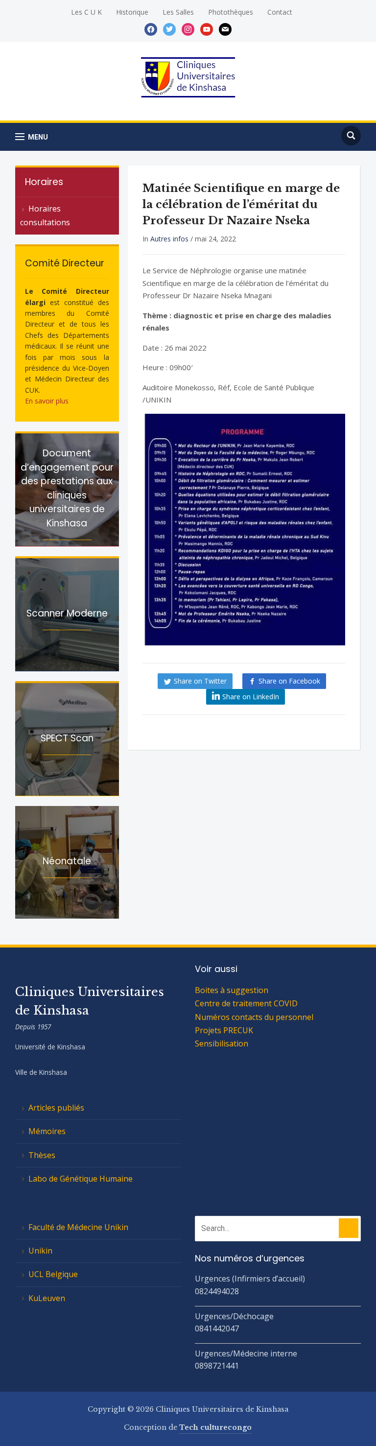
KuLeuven (46, 1298)
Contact (279, 12)
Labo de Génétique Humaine (80, 1178)
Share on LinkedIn (250, 696)
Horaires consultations (45, 215)
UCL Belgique (53, 1274)
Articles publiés (56, 1107)
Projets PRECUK (224, 1030)
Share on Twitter (200, 681)
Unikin (40, 1250)
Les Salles (178, 12)
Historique (132, 12)
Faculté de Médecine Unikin (78, 1227)
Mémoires (47, 1131)
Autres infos (169, 238)
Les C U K (86, 12)
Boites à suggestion (231, 990)
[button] (31, 137)
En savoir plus (47, 400)
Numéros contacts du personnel (254, 1017)
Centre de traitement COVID (246, 1003)
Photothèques (230, 12)
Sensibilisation (221, 1043)
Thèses (41, 1155)
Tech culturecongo (215, 1427)
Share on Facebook (289, 681)
